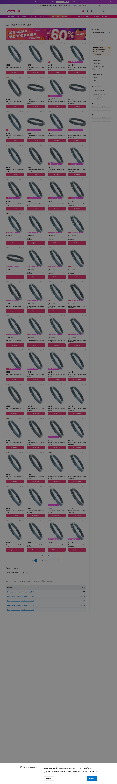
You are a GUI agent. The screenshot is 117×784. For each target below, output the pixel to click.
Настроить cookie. (87, 768)
